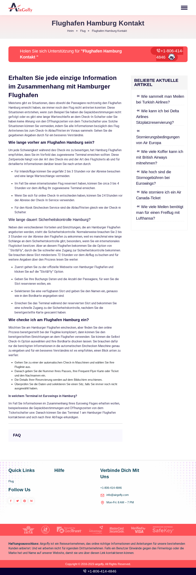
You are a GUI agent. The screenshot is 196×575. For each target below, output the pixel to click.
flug (83, 30)
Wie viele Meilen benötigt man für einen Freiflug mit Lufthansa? (159, 212)
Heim (70, 30)
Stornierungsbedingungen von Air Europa (158, 140)
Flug (11, 481)
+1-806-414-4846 (169, 54)
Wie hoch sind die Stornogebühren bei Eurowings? (153, 177)
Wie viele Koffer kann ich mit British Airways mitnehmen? (159, 157)
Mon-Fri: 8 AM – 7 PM (120, 502)
